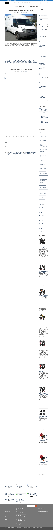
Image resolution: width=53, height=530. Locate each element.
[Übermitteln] (36, 506)
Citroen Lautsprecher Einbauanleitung (42, 50)
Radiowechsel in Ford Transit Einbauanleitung (21, 69)
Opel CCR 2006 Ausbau (42, 167)
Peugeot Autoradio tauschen (43, 173)
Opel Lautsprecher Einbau (43, 77)
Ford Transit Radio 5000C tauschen (30, 61)
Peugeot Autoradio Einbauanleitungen (42, 79)
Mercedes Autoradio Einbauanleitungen (42, 68)
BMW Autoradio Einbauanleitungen (42, 31)
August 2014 (41, 215)
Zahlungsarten (7, 521)
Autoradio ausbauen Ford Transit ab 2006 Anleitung (20, 10)
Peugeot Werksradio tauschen (43, 174)
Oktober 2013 (41, 223)
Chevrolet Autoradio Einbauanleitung (42, 38)
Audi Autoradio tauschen (42, 139)
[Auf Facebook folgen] (45, 0)
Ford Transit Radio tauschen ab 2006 (9, 63)
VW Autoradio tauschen (42, 197)
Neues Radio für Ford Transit (26, 63)
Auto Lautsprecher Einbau (43, 26)
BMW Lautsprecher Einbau (43, 34)
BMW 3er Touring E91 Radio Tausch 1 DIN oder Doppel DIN (44, 109)
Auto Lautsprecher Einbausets (16, 527)
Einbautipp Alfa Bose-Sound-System (43, 156)
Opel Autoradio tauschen (42, 164)
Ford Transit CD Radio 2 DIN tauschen (11, 61)
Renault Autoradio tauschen (43, 187)
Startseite (17, 2)
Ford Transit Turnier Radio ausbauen (18, 63)
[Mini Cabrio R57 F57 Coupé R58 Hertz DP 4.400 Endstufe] (42, 457)
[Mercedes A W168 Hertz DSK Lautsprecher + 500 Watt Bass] (42, 291)
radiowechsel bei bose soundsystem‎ (42, 182)
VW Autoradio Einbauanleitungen (42, 97)
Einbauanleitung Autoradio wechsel (25, 59)
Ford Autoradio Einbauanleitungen (18, 152)
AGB (5, 508)
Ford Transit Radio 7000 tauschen (26, 62)
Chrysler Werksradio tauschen (43, 149)
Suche (20, 2)
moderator (25, 12)
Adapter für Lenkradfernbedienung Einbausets (43, 512)
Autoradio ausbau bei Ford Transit (12, 153)
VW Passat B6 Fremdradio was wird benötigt (44, 113)
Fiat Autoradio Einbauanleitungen (42, 53)
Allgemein (40, 19)
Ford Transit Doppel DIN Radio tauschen (21, 61)
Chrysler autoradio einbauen (43, 146)
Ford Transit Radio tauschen (33, 62)
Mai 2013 (40, 228)
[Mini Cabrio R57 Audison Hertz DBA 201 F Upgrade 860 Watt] (42, 343)
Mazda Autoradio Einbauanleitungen (42, 64)
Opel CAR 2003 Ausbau (42, 165)
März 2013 (40, 231)
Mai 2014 (40, 218)
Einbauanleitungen (27, 2)
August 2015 (41, 210)
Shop (22, 2)
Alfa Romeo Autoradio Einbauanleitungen (42, 12)
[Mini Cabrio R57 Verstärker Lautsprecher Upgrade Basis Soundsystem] (42, 389)
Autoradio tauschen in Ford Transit (17, 59)
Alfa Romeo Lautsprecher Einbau (42, 16)
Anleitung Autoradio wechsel (28, 152)
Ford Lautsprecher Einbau (43, 61)
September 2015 (41, 209)
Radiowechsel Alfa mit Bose (43, 178)
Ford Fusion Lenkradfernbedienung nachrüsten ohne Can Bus (44, 117)
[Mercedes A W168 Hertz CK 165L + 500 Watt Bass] (42, 267)
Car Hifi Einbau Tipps (42, 36)
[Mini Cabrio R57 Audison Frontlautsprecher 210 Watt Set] (42, 412)
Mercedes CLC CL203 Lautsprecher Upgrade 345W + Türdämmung (43, 246)
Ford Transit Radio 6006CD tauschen (17, 62)
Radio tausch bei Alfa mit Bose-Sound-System (43, 176)
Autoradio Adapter (41, 514)
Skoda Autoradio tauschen (43, 193)
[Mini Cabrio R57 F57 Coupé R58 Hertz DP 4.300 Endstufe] (42, 435)
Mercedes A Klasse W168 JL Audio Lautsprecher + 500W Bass (43, 321)
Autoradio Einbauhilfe (11, 152)
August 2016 (41, 204)
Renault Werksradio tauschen (43, 188)
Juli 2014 (40, 217)
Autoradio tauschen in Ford (9, 59)
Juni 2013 (40, 226)
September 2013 (41, 225)
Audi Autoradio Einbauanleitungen (42, 21)
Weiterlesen (21, 55)
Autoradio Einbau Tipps (42, 27)
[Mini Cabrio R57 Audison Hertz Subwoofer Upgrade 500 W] (42, 366)
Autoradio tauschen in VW (43, 143)
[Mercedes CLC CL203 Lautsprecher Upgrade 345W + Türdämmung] (42, 241)
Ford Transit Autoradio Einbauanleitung (26, 60)
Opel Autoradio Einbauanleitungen (42, 74)
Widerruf (6, 519)
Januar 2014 (41, 220)
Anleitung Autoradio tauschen (43, 133)
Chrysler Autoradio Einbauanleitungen (42, 42)
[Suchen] (14, 2)
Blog (40, 0)
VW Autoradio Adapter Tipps (43, 93)
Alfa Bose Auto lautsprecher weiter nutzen (44, 132)
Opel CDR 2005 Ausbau (42, 168)
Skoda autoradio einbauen (43, 192)
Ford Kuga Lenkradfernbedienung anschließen (44, 126)
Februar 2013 (41, 233)
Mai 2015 (40, 212)
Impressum (6, 513)
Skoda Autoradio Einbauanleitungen (42, 91)
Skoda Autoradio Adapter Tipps (43, 87)
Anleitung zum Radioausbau (43, 136)
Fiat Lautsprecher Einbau (42, 56)
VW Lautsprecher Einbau (42, 100)
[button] (43, 0)
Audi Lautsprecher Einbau (43, 24)
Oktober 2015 (41, 207)
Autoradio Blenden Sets (41, 508)
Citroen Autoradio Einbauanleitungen (42, 46)
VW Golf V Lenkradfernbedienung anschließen (44, 122)
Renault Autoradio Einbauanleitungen (42, 83)
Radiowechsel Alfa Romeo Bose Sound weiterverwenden (43, 180)
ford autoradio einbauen (12, 60)
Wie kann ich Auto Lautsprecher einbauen (42, 102)
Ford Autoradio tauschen (18, 60)
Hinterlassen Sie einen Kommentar (33, 65)
